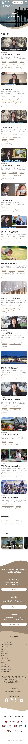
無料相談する (17, 2)
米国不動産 (18, 67)
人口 (19, 305)
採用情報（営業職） (6, 669)
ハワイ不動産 (4, 646)
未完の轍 (3, 664)
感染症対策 (4, 343)
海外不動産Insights (6, 273)
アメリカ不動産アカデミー (7, 67)
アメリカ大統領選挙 (14, 105)
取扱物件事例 (4, 658)
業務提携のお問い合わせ (7, 667)
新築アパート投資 (5, 649)
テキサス (4, 64)
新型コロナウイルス (13, 64)
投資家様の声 (4, 655)
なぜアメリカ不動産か (6, 642)
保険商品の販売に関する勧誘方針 (14, 691)
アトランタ (22, 64)
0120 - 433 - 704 (14, 624)
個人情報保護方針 (14, 688)
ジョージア (4, 105)
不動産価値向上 (21, 270)
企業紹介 (3, 662)
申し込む (14, 589)
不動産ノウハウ (12, 270)
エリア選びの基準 (5, 660)
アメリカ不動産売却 (13, 61)
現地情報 (4, 61)
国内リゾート (4, 651)
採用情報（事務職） (6, 671)
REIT (3, 276)
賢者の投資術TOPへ (9, 6)
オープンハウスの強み (6, 644)
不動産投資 (22, 61)
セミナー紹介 (4, 653)
